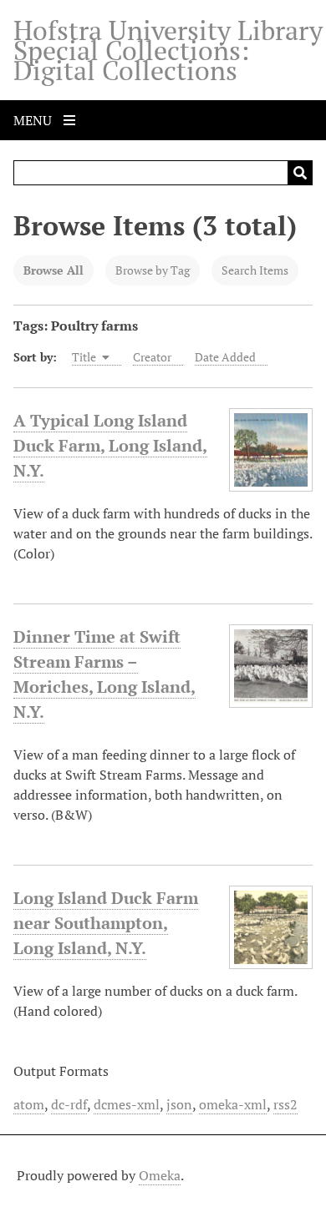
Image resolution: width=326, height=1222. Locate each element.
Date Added (225, 357)
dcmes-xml (127, 1104)
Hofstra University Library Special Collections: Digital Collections (168, 50)
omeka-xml (233, 1104)
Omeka (160, 1175)
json (179, 1104)
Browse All (53, 270)
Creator (152, 357)
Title (85, 357)
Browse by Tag (152, 270)
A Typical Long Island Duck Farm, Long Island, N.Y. (110, 445)
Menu (34, 120)
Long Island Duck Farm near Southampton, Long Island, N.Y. (105, 922)
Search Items (255, 270)
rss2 (285, 1104)
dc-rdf (69, 1104)
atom (28, 1104)
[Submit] (300, 172)
